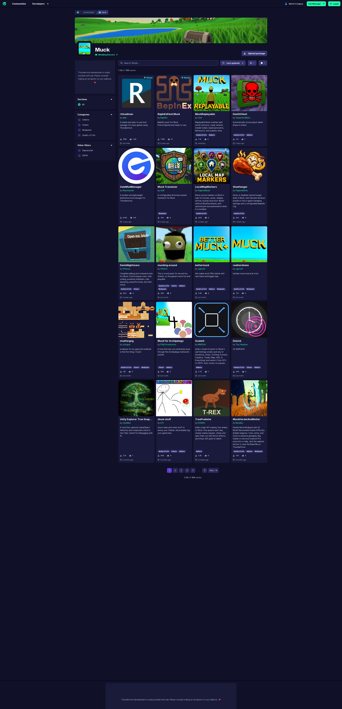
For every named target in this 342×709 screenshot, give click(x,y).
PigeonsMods (204, 190)
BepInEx (164, 118)
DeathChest (240, 114)
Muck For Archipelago (171, 340)
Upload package (256, 53)
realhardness (241, 265)
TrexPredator (203, 419)
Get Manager (314, 4)
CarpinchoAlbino (243, 118)
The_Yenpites (242, 344)
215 (134, 218)
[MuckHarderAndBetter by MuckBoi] (249, 398)
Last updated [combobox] (233, 63)
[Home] (4, 4)
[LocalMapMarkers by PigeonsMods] (212, 166)
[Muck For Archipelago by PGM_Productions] (174, 320)
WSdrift (164, 269)
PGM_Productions (168, 344)
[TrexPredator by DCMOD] (212, 398)
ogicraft (201, 269)
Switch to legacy (296, 4)
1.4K (134, 139)
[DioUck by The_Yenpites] (249, 320)
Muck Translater (167, 186)
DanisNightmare (129, 265)
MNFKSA (202, 344)
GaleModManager (131, 186)
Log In (336, 4)
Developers (38, 3)
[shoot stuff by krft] (174, 398)
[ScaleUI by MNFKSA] (212, 320)
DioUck (237, 340)
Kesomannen (128, 190)
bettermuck (202, 265)
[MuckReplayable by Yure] (212, 93)
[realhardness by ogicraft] (249, 244)
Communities (19, 3)
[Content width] (263, 63)
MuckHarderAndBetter (246, 419)
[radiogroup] (95, 104)
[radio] (79, 104)
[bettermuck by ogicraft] (212, 244)
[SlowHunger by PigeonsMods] (249, 166)
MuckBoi (239, 423)
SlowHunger (240, 186)
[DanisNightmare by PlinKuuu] (136, 244)
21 (172, 139)
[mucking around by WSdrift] (174, 244)
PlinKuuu (126, 269)
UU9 (162, 190)
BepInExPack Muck (169, 114)
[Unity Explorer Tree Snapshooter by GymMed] (136, 398)
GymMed (127, 423)
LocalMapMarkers (206, 186)
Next (212, 470)
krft (162, 423)
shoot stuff (164, 419)
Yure (200, 118)
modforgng (127, 340)
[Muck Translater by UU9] (174, 166)
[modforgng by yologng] (136, 320)
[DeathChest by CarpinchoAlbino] (249, 93)
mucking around (167, 265)
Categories (83, 114)
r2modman (126, 114)
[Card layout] (252, 63)
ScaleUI (199, 340)
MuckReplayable (205, 114)
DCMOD (201, 423)
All (83, 104)
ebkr (125, 118)
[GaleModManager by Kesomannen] (136, 166)
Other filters (84, 145)
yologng (126, 344)
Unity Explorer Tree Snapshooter (136, 419)
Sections (82, 99)
